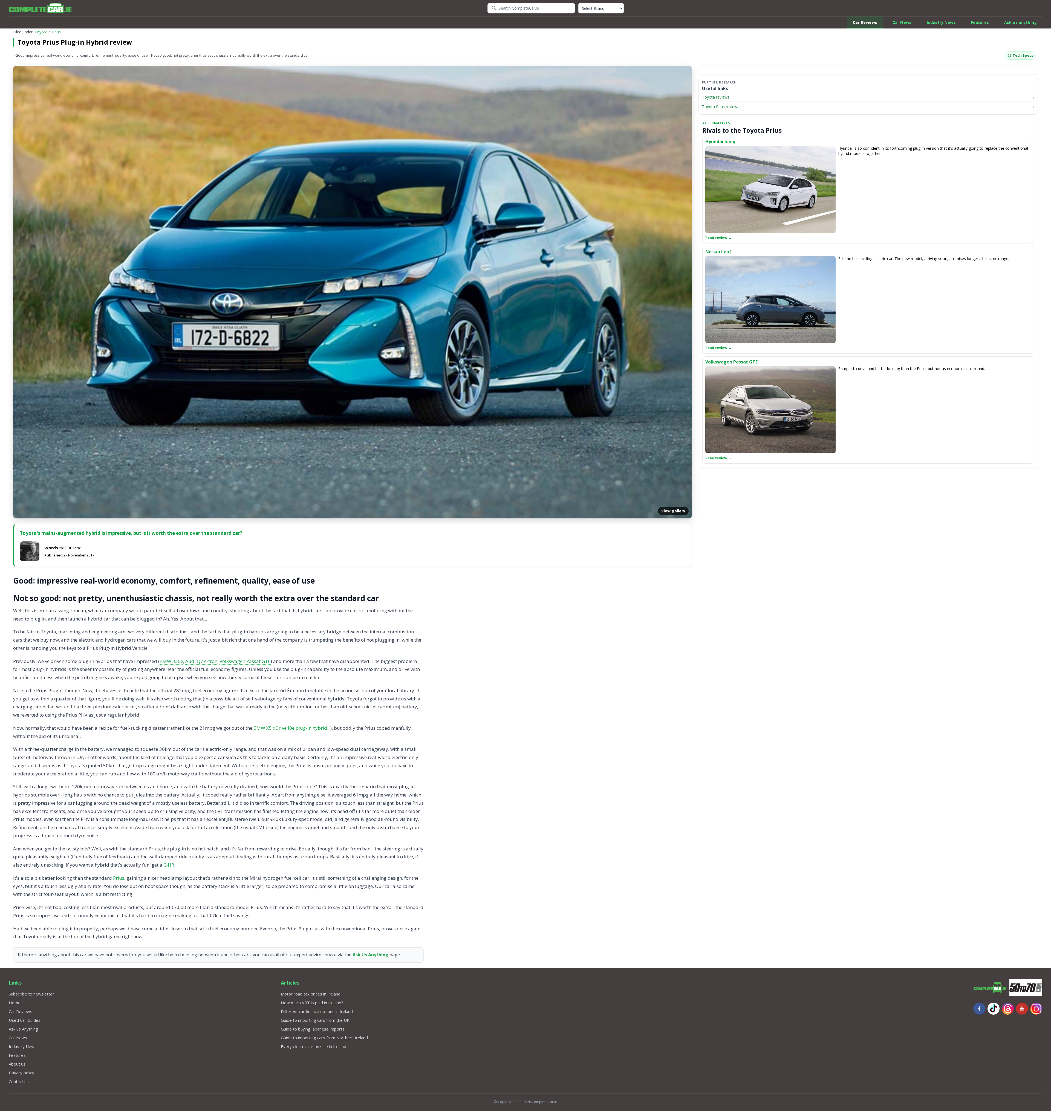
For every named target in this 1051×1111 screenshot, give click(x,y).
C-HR (168, 865)
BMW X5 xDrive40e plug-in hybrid (290, 728)
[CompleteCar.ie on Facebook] (979, 1009)
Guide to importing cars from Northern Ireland (324, 1037)
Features (980, 22)
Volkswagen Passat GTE (245, 661)
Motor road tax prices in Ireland (310, 994)
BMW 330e (171, 661)
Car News (902, 22)
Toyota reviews (715, 97)
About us (17, 1064)
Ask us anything (1020, 22)
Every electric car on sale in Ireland (313, 1046)
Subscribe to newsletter (31, 994)
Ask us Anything (23, 1029)
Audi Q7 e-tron (201, 661)
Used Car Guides (25, 1020)
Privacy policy (21, 1072)
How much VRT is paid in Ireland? (312, 1002)
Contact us (19, 1081)
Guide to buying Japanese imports (313, 1029)
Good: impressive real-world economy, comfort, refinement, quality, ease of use (81, 55)
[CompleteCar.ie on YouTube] (1022, 1009)
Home (15, 1002)
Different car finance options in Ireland (317, 1011)
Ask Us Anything (370, 955)
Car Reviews (865, 22)
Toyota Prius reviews (720, 106)
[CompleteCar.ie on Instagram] (1036, 1009)
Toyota (40, 31)
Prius (56, 31)
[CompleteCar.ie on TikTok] (994, 1009)
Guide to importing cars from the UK (315, 1020)
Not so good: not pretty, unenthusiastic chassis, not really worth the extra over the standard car (230, 55)
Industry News (941, 22)
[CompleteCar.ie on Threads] (1008, 1009)
